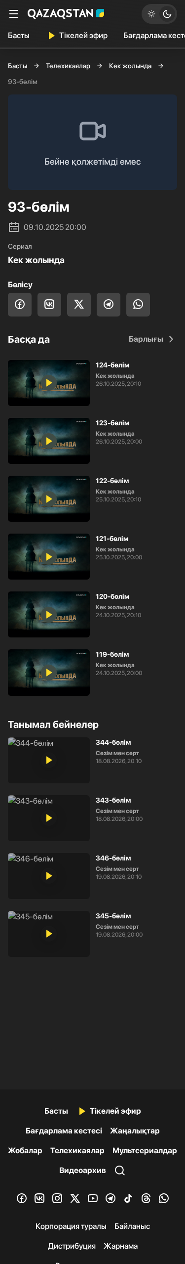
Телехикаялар (68, 66)
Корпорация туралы (71, 1226)
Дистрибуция (72, 1246)
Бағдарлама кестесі (64, 1130)
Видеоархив (82, 1170)
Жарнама (121, 1246)
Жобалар (25, 1150)
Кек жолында (130, 66)
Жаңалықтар (135, 1130)
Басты (19, 35)
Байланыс (132, 1226)
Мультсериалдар (144, 1150)
